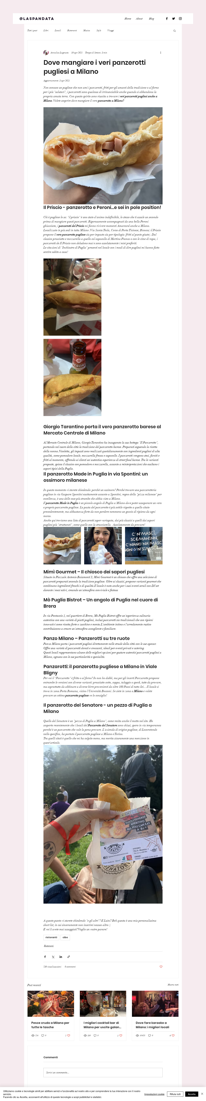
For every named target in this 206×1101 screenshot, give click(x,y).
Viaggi (111, 30)
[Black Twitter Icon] (173, 18)
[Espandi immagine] (72, 297)
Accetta (192, 1094)
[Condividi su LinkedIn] (60, 956)
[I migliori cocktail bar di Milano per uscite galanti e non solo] (103, 1004)
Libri (46, 30)
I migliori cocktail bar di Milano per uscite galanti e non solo (102, 1025)
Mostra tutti (173, 984)
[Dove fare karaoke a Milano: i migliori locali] (155, 1004)
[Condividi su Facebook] (45, 956)
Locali (58, 30)
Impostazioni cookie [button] (154, 1094)
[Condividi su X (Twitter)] (52, 956)
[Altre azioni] (161, 52)
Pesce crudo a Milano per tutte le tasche (50, 1025)
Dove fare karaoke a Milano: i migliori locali (152, 1025)
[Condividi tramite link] (68, 956)
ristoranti (51, 937)
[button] (174, 30)
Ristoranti (72, 30)
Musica (86, 30)
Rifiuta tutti (175, 1094)
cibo (65, 937)
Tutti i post (32, 30)
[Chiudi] (202, 1094)
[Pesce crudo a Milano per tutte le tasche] (51, 1004)
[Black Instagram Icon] (180, 18)
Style (99, 30)
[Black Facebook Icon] (167, 18)
